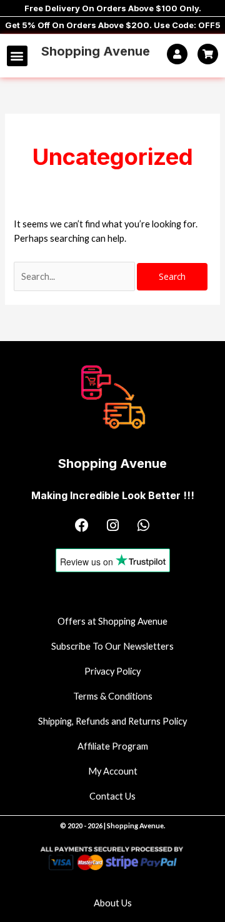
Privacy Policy (112, 671)
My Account (113, 771)
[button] (17, 56)
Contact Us (112, 796)
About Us (113, 903)
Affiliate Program (113, 746)
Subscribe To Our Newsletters (112, 646)
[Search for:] (75, 276)
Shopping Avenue (95, 51)
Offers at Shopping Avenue (113, 621)
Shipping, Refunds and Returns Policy (112, 721)
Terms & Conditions (112, 696)
